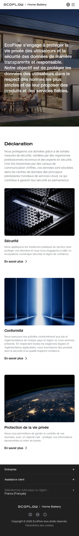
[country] (68, 4)
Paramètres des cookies (39, 525)
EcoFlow (38, 521)
